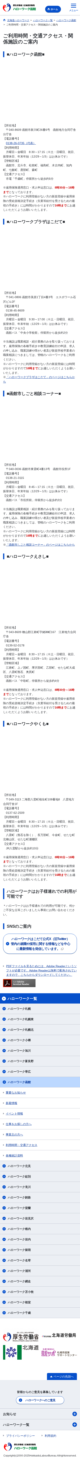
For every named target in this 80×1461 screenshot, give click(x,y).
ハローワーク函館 (19, 1082)
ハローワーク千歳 (19, 1312)
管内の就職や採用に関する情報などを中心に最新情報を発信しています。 (40, 943)
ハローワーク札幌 (19, 1008)
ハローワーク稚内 (19, 1229)
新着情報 (11, 1103)
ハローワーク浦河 (19, 1270)
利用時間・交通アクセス (21, 1145)
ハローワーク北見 (19, 1166)
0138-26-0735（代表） (21, 143)
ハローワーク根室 (19, 1302)
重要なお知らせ (16, 1092)
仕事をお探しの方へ (19, 1124)
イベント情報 (14, 1113)
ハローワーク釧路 (19, 1197)
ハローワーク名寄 (19, 1260)
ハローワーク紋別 (19, 1176)
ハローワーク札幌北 (21, 1029)
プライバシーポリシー (20, 1435)
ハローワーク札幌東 (21, 1019)
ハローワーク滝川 (19, 1187)
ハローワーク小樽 (19, 1040)
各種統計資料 (14, 1155)
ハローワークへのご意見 (40, 1400)
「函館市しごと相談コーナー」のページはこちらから (40, 544)
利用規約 (50, 1435)
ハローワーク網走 (19, 1281)
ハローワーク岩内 (19, 1239)
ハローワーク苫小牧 (21, 1291)
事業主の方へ (14, 1134)
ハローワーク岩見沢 (21, 1218)
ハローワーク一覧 (16, 1424)
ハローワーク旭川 (19, 1050)
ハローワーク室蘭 (19, 1208)
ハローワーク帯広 (19, 1071)
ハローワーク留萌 (19, 1249)
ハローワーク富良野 (21, 1061)
